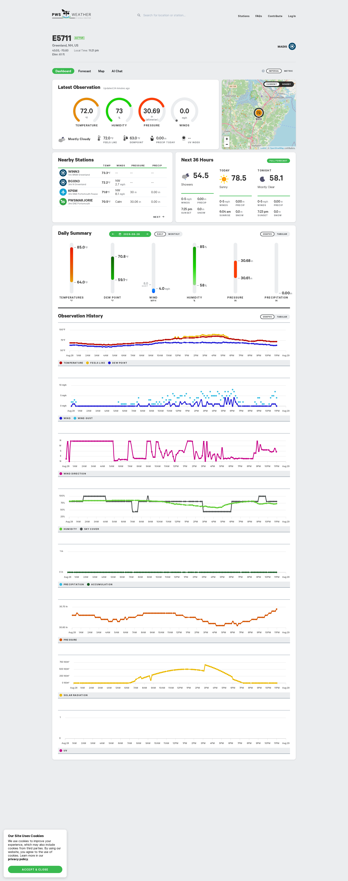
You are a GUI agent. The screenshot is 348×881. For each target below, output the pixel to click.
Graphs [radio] (267, 317)
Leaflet (263, 147)
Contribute (275, 16)
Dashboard (63, 71)
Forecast (84, 71)
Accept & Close (35, 869)
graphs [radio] (267, 234)
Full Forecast (278, 161)
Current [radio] (271, 84)
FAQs (258, 16)
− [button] (227, 144)
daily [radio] (160, 234)
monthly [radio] (174, 234)
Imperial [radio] (274, 71)
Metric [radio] (288, 71)
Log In (292, 16)
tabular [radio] (282, 234)
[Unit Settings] (263, 71)
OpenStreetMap (277, 147)
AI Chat (117, 71)
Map (101, 71)
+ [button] (227, 139)
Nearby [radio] (286, 84)
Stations (244, 16)
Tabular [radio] (282, 317)
